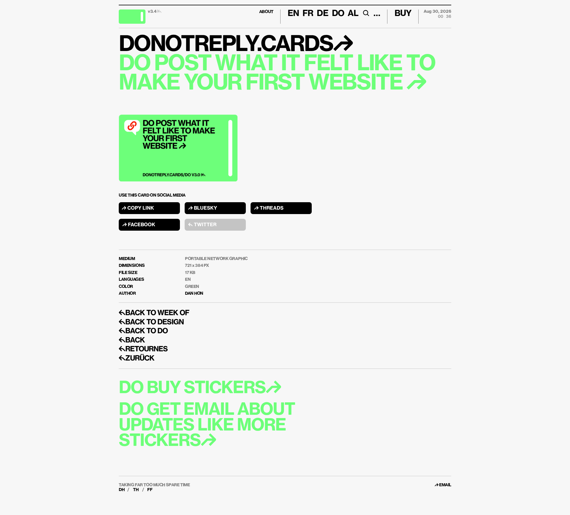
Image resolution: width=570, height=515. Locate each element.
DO (338, 13)
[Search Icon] (366, 13)
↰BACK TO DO (143, 331)
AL (353, 13)
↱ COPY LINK (138, 208)
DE (322, 13)
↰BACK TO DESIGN (151, 322)
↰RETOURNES (143, 349)
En (293, 13)
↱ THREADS (269, 208)
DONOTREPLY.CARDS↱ (235, 45)
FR (308, 13)
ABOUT (266, 12)
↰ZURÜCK (136, 358)
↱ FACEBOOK (138, 225)
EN (188, 280)
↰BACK (132, 340)
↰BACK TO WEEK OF (154, 313)
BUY (403, 13)
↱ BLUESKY (202, 208)
